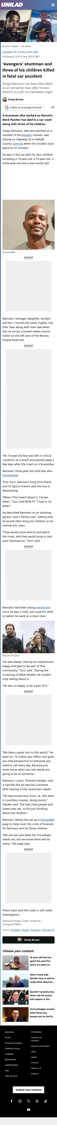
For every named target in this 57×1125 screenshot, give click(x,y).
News (15, 46)
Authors (35, 1073)
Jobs (33, 1051)
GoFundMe (47, 820)
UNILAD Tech (11, 1076)
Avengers (35, 929)
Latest (34, 1057)
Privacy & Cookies (13, 1043)
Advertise (9, 1032)
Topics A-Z (36, 1068)
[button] (53, 107)
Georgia (18, 143)
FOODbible (36, 1032)
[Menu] (53, 5)
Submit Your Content (28, 1089)
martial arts (43, 607)
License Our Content (36, 1039)
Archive (34, 1062)
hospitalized (10, 475)
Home (5, 46)
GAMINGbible (11, 1065)
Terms (8, 1037)
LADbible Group (12, 1048)
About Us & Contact (40, 1046)
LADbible (9, 1054)
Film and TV (48, 929)
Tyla (7, 1070)
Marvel (25, 929)
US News (26, 46)
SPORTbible (10, 1059)
